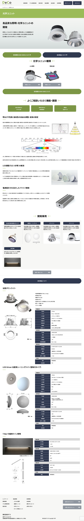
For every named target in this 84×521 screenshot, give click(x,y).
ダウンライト (51, 223)
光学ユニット (16, 506)
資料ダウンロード (68, 3)
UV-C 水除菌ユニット (18, 509)
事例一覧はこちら (38, 272)
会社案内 (29, 501)
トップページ (5, 499)
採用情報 (29, 499)
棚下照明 (12, 248)
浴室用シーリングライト (32, 223)
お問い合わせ (77, 3)
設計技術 (5, 506)
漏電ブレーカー (17, 504)
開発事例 (5, 501)
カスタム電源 (17, 501)
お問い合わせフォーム (69, 507)
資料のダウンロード (69, 502)
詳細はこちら (28, 84)
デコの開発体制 (6, 504)
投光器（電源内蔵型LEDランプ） (12, 223)
